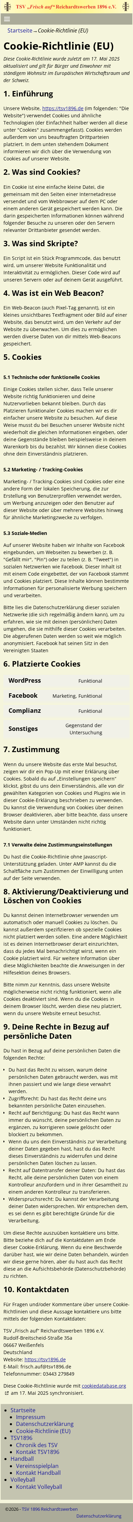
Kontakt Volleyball (39, 1487)
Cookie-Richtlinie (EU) (43, 1431)
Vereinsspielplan (37, 1466)
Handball (22, 1458)
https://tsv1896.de (63, 108)
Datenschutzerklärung (45, 1424)
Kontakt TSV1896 (37, 1452)
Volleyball (23, 1479)
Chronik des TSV (37, 1445)
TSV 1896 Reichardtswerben (50, 1509)
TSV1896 (21, 1438)
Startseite (20, 30)
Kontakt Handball (38, 1473)
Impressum (30, 1417)
